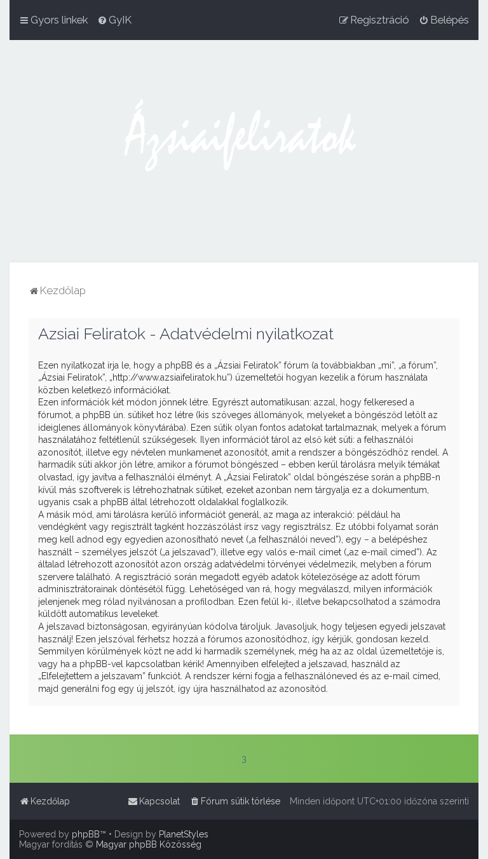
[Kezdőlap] (244, 151)
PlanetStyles (183, 834)
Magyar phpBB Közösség (148, 844)
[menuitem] (114, 20)
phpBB (86, 834)
